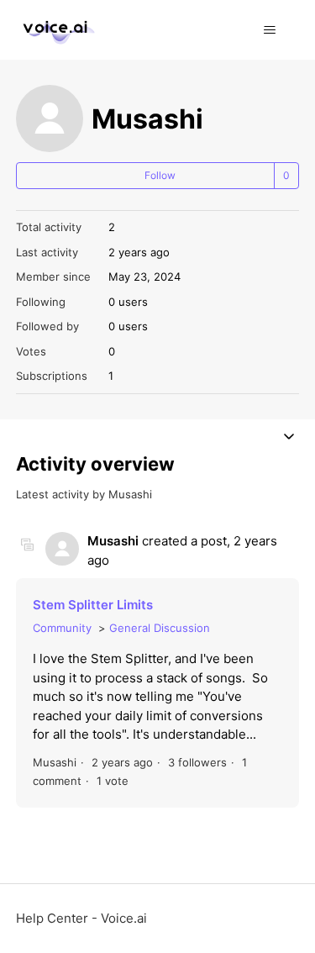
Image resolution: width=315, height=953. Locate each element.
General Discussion (159, 627)
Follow (160, 175)
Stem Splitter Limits (93, 605)
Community (62, 627)
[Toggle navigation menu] (269, 30)
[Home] (56, 29)
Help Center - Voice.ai (81, 918)
